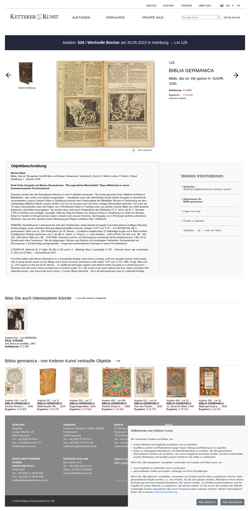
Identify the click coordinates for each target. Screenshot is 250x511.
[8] (235, 75)
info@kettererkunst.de (24, 446)
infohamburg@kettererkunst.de (80, 446)
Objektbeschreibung (28, 166)
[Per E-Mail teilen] (198, 230)
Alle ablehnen (207, 502)
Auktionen (81, 17)
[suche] (219, 17)
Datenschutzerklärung (165, 492)
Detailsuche (232, 17)
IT (233, 5)
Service (151, 5)
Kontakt (168, 5)
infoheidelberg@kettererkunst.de (29, 480)
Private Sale (153, 17)
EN (227, 5)
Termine (186, 5)
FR (238, 5)
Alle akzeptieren (232, 502)
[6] (8, 75)
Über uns (205, 5)
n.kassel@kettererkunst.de (77, 473)
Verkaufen (115, 17)
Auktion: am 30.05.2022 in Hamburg (116, 42)
